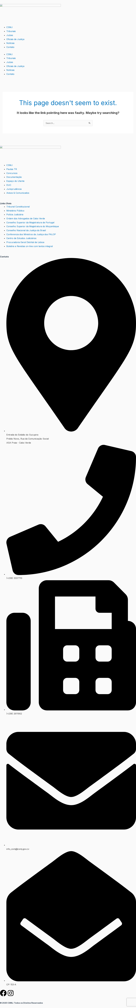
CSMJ (9, 27)
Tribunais (11, 31)
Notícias (10, 43)
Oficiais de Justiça (15, 39)
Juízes (9, 35)
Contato (10, 47)
